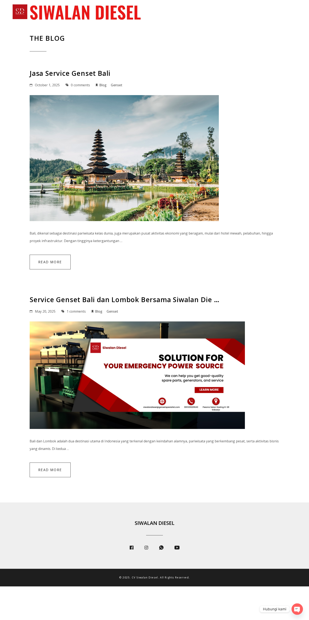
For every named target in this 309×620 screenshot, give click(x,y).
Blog (267, 12)
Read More (50, 262)
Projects (245, 12)
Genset (116, 85)
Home (174, 12)
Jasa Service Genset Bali (70, 73)
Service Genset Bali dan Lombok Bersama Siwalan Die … (124, 299)
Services (219, 12)
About (195, 12)
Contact (291, 12)
